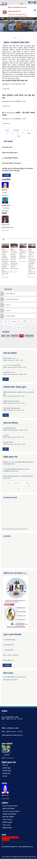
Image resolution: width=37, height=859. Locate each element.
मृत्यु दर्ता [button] (8, 305)
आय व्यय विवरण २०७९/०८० (9, 372)
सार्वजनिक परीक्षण (7, 828)
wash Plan (6, 435)
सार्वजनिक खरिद (14, 335)
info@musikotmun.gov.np (25, 846)
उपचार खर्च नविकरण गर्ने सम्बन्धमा (22, 19)
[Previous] (2, 32)
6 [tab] (23, 38)
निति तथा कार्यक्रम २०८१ (8, 660)
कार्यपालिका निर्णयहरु (29, 335)
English (16, 3)
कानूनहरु (21, 336)
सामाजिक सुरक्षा (6, 768)
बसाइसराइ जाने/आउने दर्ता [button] (12, 299)
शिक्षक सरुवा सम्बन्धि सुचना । (10, 153)
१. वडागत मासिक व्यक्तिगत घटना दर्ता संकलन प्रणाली (14, 677)
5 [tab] (21, 38)
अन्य (6, 379)
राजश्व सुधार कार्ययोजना (8, 442)
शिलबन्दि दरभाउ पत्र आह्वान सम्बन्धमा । (11, 401)
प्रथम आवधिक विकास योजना (9, 428)
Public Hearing (7, 819)
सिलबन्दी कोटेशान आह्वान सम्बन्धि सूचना (11, 408)
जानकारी (3, 335)
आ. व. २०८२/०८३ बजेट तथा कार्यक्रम (11, 365)
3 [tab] (17, 38)
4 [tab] (19, 38)
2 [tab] (15, 38)
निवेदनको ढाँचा (6, 773)
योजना (8, 335)
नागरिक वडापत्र (6, 771)
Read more (6, 89)
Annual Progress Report (10, 806)
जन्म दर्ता (4, 776)
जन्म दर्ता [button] (8, 310)
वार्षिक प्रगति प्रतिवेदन (8, 808)
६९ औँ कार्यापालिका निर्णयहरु (10, 158)
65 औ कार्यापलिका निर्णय (8, 645)
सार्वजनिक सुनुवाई (7, 822)
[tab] (18, 294)
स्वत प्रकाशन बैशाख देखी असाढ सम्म (14, 80)
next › (29, 133)
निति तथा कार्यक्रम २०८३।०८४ (10, 358)
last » (18, 136)
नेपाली (21, 3)
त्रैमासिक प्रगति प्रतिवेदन (9, 814)
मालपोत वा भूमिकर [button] (10, 316)
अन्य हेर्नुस (6, 175)
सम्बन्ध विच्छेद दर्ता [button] (10, 293)
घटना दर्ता (5, 765)
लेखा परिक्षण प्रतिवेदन (8, 817)
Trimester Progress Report (11, 811)
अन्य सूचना (7, 665)
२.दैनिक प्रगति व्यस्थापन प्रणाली (10, 679)
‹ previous (16, 130)
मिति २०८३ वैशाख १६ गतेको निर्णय (10, 655)
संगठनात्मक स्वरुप (7, 147)
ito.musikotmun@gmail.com (9, 846)
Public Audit (6, 825)
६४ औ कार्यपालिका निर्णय (8, 650)
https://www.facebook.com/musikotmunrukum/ (15, 529)
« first (7, 130)
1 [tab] (13, 38)
